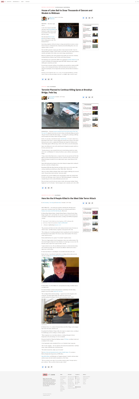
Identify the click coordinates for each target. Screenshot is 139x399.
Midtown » (85, 27)
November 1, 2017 (58, 224)
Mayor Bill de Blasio (46, 356)
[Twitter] (75, 376)
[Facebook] (75, 378)
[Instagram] (75, 382)
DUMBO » (84, 106)
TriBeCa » (84, 44)
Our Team (84, 380)
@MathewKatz (52, 18)
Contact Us (84, 379)
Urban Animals (62, 389)
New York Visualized (71, 379)
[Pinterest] (75, 379)
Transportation (62, 388)
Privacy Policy (49, 393)
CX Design (66, 339)
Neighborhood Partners (86, 376)
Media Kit (84, 383)
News (22, 1)
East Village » (85, 33)
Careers (84, 382)
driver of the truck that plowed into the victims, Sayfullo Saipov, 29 (56, 352)
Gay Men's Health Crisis (72, 59)
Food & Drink (62, 380)
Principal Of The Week (71, 385)
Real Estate (62, 386)
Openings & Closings (71, 383)
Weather (61, 390)
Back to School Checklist (71, 376)
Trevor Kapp (51, 202)
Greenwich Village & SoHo (48, 195)
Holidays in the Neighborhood (72, 388)
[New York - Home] (3, 1)
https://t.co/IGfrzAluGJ (62, 222)
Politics (61, 385)
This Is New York (70, 386)
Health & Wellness (66, 7)
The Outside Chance (71, 378)
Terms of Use (45, 393)
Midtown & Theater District (48, 7)
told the (58, 291)
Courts (48, 86)
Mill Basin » (85, 39)
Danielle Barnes (58, 202)
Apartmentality (70, 380)
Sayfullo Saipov (64, 138)
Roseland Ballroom (52, 29)
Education (61, 379)
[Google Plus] (75, 380)
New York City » (86, 123)
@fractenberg (51, 98)
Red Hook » (85, 117)
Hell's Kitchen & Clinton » (87, 112)
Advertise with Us (85, 378)
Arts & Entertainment (59, 7)
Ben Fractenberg (52, 96)
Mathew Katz (51, 17)
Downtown (44, 86)
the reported (57, 255)
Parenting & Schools (63, 383)
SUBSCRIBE (79, 386)
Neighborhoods (16, 1)
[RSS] (75, 383)
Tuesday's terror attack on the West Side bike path (51, 210)
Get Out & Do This (70, 382)
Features (27, 1)
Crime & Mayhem (53, 86)
